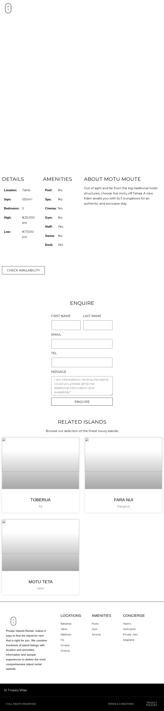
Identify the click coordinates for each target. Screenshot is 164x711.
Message (58, 372)
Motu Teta (41, 581)
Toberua (40, 499)
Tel (54, 353)
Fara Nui (123, 499)
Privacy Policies (151, 704)
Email (56, 334)
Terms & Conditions (121, 704)
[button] (159, 8)
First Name (61, 316)
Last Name (92, 316)
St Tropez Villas (15, 690)
